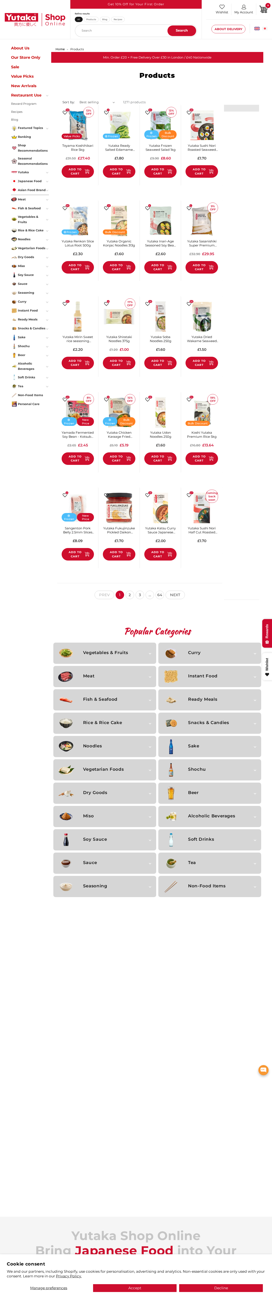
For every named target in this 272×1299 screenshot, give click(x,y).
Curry (194, 652)
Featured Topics (30, 128)
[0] (263, 9)
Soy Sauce (95, 839)
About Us (20, 48)
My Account (243, 12)
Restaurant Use (26, 95)
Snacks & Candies (208, 722)
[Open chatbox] (263, 1070)
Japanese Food (30, 181)
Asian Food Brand (32, 190)
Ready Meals (202, 699)
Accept (134, 1288)
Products (91, 19)
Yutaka (23, 172)
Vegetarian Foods (103, 769)
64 (159, 595)
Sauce (90, 862)
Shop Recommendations (33, 147)
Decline (221, 1288)
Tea (192, 862)
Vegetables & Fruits (105, 652)
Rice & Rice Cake (102, 722)
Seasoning (95, 885)
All (78, 19)
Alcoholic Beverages (211, 815)
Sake (193, 745)
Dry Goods (95, 792)
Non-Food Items (206, 885)
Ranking (24, 137)
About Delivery (228, 29)
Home (60, 49)
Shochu (197, 769)
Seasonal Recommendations (33, 161)
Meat (89, 675)
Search (182, 30)
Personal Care (29, 404)
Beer (193, 792)
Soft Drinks (201, 839)
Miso (88, 815)
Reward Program (24, 104)
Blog (104, 19)
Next (175, 595)
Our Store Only (25, 57)
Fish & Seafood (100, 699)
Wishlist (222, 12)
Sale (15, 66)
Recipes (118, 19)
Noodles (92, 745)
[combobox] (136, 30)
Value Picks (22, 76)
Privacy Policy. (69, 1276)
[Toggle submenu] (47, 95)
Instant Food (203, 675)
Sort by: (68, 102)
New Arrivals (24, 85)
